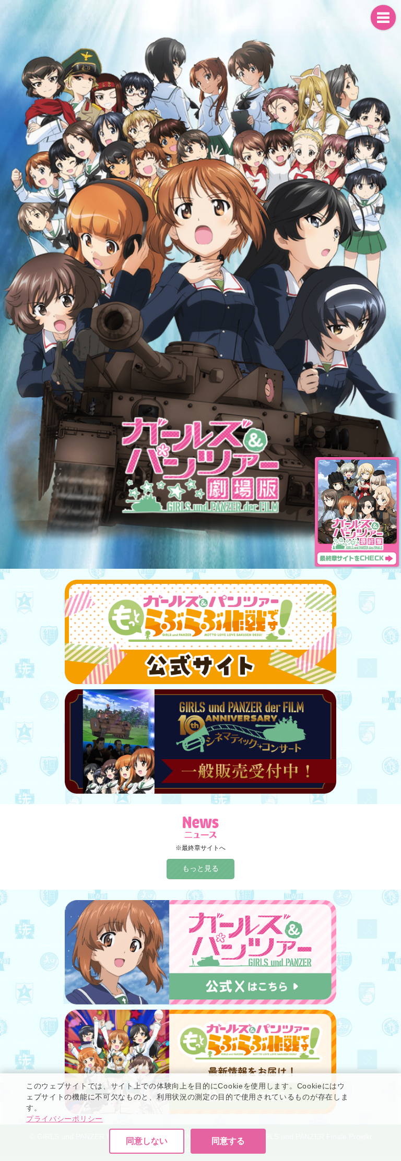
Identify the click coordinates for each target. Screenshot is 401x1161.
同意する (228, 1140)
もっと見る (200, 868)
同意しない (147, 1140)
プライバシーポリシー (64, 1119)
